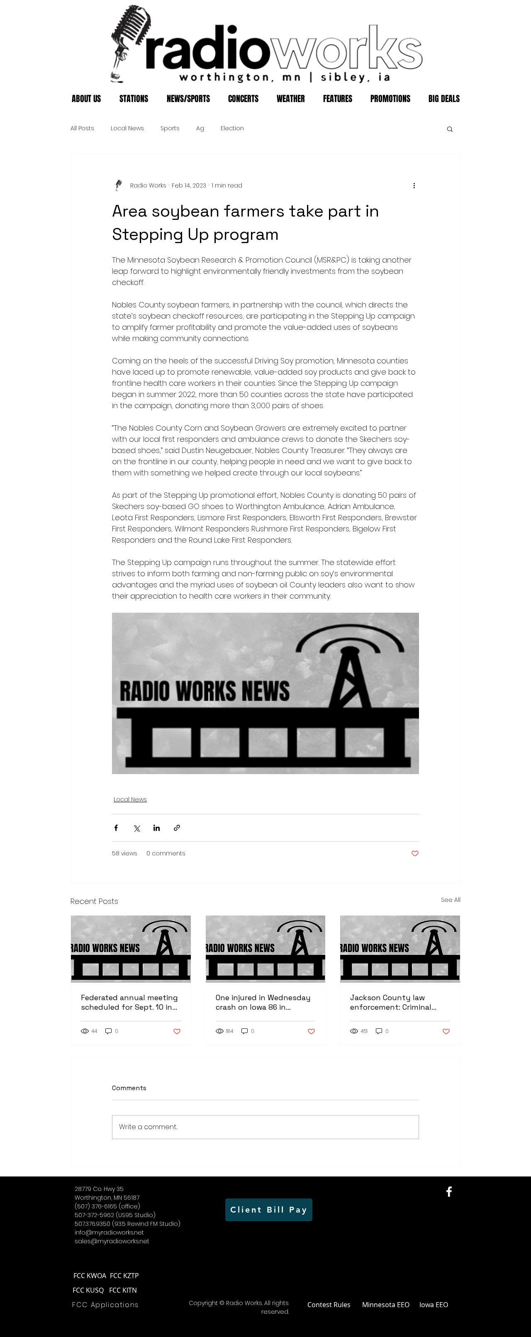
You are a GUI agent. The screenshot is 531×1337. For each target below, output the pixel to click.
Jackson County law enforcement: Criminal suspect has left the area (397, 1002)
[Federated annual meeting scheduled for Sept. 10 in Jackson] (131, 949)
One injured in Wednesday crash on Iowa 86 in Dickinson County (263, 1002)
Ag (200, 128)
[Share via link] (177, 828)
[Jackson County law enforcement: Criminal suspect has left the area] (400, 949)
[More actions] (414, 185)
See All (450, 900)
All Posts (82, 128)
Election (232, 128)
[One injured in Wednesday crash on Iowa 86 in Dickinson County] (266, 949)
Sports (170, 128)
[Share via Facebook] (116, 828)
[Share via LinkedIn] (157, 828)
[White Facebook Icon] (449, 1191)
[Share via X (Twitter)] (136, 828)
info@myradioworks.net (109, 1232)
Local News (127, 128)
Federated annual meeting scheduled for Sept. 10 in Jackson (129, 1002)
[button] (450, 128)
